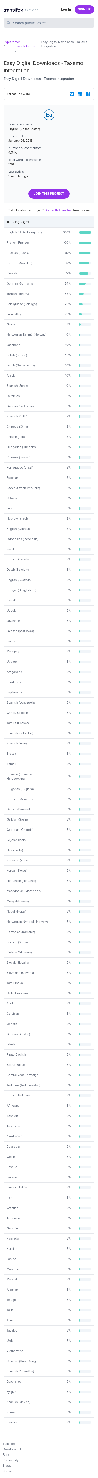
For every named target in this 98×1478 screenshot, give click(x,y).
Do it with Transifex (58, 210)
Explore (9, 42)
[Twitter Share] (72, 94)
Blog (6, 1455)
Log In (66, 9)
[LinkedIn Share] (80, 94)
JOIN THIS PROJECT (49, 194)
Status (7, 1466)
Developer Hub (13, 1449)
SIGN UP (84, 9)
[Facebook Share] (88, 94)
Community (10, 1460)
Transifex (9, 1444)
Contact (8, 1471)
